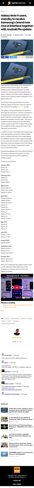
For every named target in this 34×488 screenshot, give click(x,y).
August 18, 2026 (14, 421)
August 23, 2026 (14, 440)
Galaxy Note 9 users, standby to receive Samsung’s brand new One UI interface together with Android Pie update (21, 410)
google (30, 318)
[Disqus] (17, 373)
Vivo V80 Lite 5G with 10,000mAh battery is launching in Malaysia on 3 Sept (20, 435)
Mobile (3, 321)
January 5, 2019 (14, 414)
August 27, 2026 (14, 456)
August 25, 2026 (14, 430)
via (2, 310)
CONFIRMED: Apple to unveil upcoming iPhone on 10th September (21, 453)
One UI (9, 321)
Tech (6, 11)
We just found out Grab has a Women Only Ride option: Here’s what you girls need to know (21, 445)
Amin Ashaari (17, 338)
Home (2, 11)
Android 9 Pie (15, 318)
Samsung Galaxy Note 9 (8, 323)
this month (20, 107)
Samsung (15, 321)
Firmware (23, 318)
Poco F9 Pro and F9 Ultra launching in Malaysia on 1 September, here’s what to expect (21, 426)
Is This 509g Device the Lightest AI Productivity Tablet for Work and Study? (21, 418)
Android (7, 318)
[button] (3, 3)
